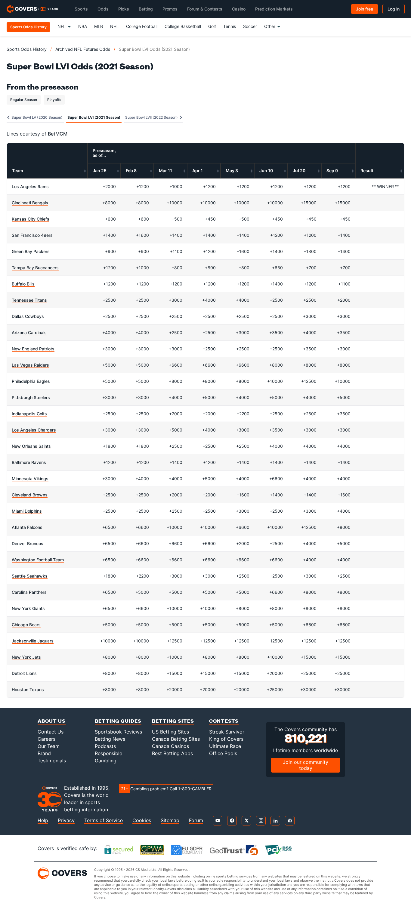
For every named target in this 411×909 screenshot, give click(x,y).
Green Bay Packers (31, 251)
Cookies (141, 820)
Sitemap (170, 820)
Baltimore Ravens (29, 462)
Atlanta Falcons (27, 527)
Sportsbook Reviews (118, 732)
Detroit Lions (24, 673)
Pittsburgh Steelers (31, 397)
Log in (394, 8)
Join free (364, 8)
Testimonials (52, 761)
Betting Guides (118, 720)
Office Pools (223, 753)
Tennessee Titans (29, 300)
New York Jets (26, 657)
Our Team (49, 746)
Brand (44, 753)
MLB (98, 26)
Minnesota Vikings (30, 478)
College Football (141, 26)
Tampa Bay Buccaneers (35, 267)
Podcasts (105, 746)
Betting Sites (173, 720)
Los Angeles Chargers (34, 429)
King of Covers (226, 739)
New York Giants (28, 608)
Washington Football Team (38, 559)
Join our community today (305, 765)
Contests (224, 720)
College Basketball (183, 26)
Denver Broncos (27, 543)
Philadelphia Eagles (31, 381)
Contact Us (50, 732)
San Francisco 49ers (32, 235)
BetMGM (57, 134)
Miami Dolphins (27, 511)
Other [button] (269, 26)
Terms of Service (103, 820)
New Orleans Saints (31, 446)
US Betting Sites (170, 732)
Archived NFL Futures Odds (82, 49)
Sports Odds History (27, 49)
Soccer (250, 26)
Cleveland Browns (30, 494)
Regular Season (23, 99)
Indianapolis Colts (29, 413)
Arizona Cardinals (29, 332)
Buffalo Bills (23, 283)
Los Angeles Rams (30, 186)
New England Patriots (33, 348)
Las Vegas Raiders (30, 365)
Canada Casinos (170, 746)
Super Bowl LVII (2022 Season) (152, 117)
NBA (82, 26)
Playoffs (54, 99)
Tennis (229, 26)
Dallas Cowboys (28, 316)
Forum (196, 820)
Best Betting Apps (172, 753)
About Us (52, 720)
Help (43, 820)
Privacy (66, 820)
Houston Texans (28, 689)
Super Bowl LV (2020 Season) (37, 117)
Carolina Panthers (29, 592)
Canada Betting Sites (176, 739)
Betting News (110, 739)
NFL (61, 26)
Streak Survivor (226, 732)
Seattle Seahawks (30, 575)
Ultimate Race (225, 746)
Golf (212, 26)
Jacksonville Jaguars (33, 640)
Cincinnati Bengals (30, 202)
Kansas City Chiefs (30, 218)
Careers (46, 739)
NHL (114, 26)
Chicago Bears (26, 624)
